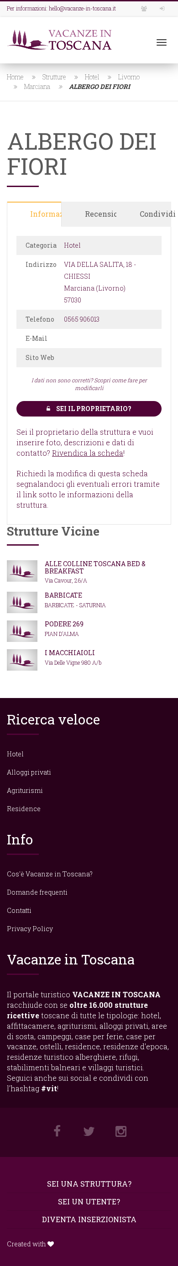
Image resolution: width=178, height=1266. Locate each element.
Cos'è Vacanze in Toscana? (50, 874)
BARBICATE (63, 595)
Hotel (92, 77)
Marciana (37, 86)
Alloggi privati (29, 772)
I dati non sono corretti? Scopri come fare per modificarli (89, 383)
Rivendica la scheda (87, 453)
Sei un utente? (89, 1201)
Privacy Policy (30, 928)
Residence (24, 808)
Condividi (155, 214)
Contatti (19, 910)
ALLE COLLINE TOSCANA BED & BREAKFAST (95, 567)
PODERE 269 (64, 624)
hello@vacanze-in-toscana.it (82, 8)
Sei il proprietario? (93, 408)
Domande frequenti (37, 892)
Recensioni (100, 214)
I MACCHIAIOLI (70, 652)
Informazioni (46, 214)
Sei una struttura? (89, 1183)
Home (15, 77)
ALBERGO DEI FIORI (99, 86)
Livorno (129, 77)
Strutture (54, 77)
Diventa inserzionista (89, 1219)
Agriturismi (25, 790)
